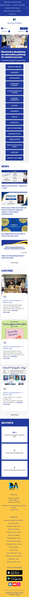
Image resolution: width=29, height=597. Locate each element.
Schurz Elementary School (13, 553)
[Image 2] (12, 46)
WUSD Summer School (14, 562)
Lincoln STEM (14, 550)
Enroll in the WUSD (19, 5)
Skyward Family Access (12, 8)
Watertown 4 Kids (14, 559)
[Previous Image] (4, 47)
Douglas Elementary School (14, 544)
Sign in (23, 28)
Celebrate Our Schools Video (12, 2)
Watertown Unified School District (13, 520)
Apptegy (18, 595)
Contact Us (12, 14)
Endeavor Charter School (14, 532)
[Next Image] (8, 47)
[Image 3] (14, 46)
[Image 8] (26, 46)
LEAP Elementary (14, 547)
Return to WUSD (5, 5)
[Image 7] (24, 46)
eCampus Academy (13, 523)
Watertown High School (14, 526)
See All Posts (14, 262)
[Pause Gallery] (26, 44)
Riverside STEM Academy (13, 541)
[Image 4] (16, 46)
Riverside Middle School (14, 538)
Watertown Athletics (13, 529)
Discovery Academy (13, 535)
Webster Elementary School (14, 556)
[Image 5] (19, 46)
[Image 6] (21, 46)
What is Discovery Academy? (12, 11)
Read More (15, 310)
